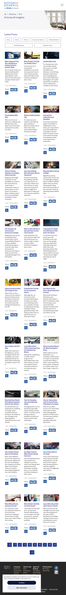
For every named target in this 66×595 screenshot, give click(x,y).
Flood (26, 40)
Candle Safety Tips (49, 61)
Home (17, 40)
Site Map (44, 589)
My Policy (46, 569)
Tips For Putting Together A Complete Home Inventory (12, 173)
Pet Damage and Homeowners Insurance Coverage (11, 230)
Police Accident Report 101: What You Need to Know (51, 348)
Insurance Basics (38, 40)
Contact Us (17, 571)
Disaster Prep (47, 45)
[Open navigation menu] (61, 4)
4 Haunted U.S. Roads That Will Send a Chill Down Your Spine (50, 230)
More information (21, 588)
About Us (17, 569)
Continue (22, 582)
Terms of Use (53, 589)
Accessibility (41, 591)
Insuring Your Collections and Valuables (48, 117)
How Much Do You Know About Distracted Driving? (51, 290)
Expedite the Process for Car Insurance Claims (31, 290)
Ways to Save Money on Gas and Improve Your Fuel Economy (32, 230)
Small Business (19, 45)
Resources (12, 14)
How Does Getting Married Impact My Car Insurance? (32, 173)
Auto (8, 40)
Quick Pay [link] (46, 571)
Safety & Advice (54, 40)
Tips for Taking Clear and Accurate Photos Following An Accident (51, 402)
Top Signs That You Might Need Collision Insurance (31, 454)
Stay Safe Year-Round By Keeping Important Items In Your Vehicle (12, 402)
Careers (16, 572)
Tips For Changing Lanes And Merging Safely (30, 402)
